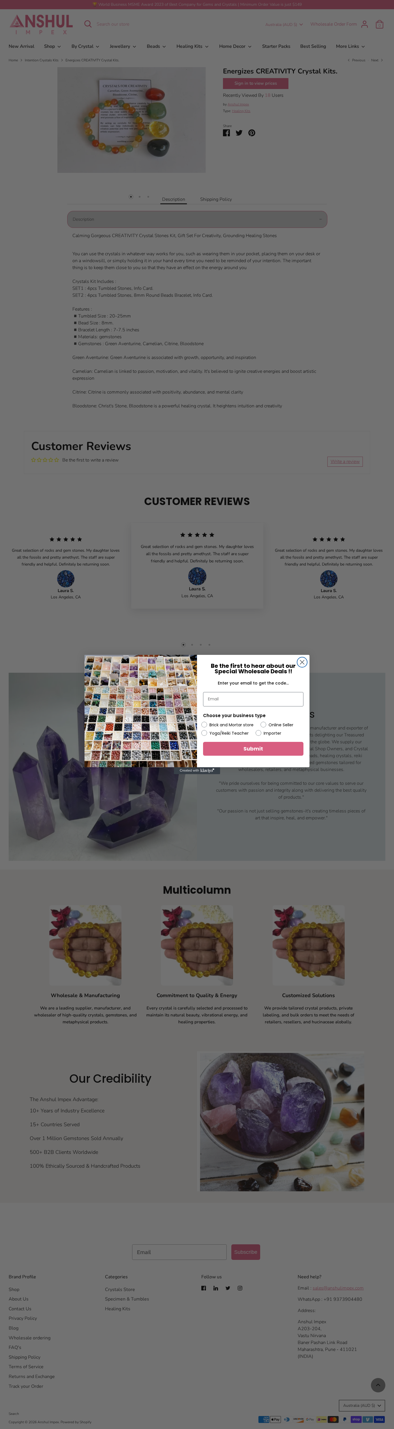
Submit (253, 748)
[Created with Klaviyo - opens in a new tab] (197, 770)
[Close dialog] (302, 662)
